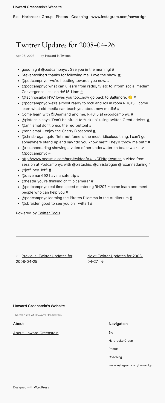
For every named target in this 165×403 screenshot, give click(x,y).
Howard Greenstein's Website (37, 7)
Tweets (65, 55)
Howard (50, 55)
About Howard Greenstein (35, 333)
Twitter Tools (49, 213)
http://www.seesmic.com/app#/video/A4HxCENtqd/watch (72, 159)
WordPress (41, 387)
